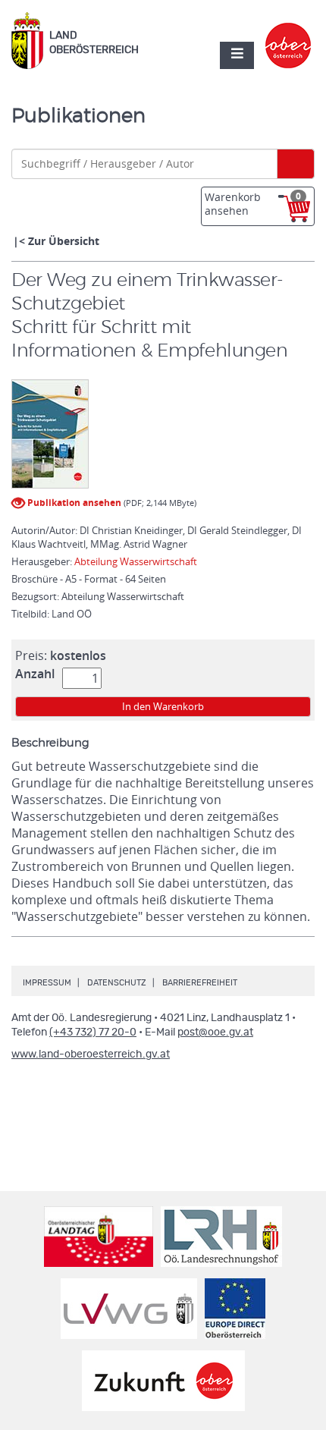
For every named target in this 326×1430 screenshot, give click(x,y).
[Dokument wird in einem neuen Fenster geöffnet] (50, 434)
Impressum (47, 983)
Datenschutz (116, 983)
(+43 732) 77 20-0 (92, 1032)
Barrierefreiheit (199, 983)
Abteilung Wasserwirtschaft (135, 561)
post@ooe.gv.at (215, 1032)
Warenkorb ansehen (253, 204)
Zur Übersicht (63, 241)
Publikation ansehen (73, 502)
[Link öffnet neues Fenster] (288, 33)
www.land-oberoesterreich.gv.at (90, 1054)
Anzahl (35, 674)
